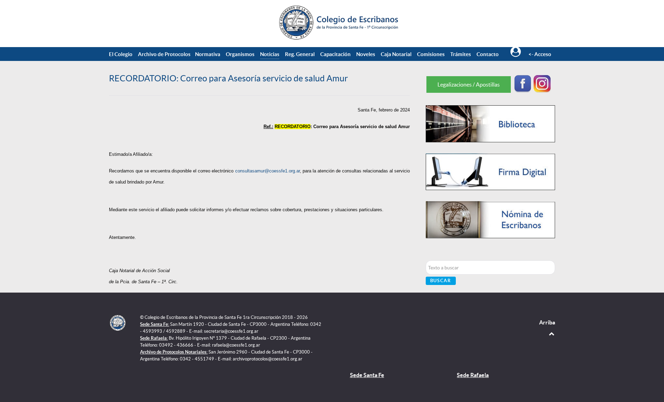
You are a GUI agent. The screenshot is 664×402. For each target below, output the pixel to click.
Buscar (440, 280)
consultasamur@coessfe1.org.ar (267, 170)
